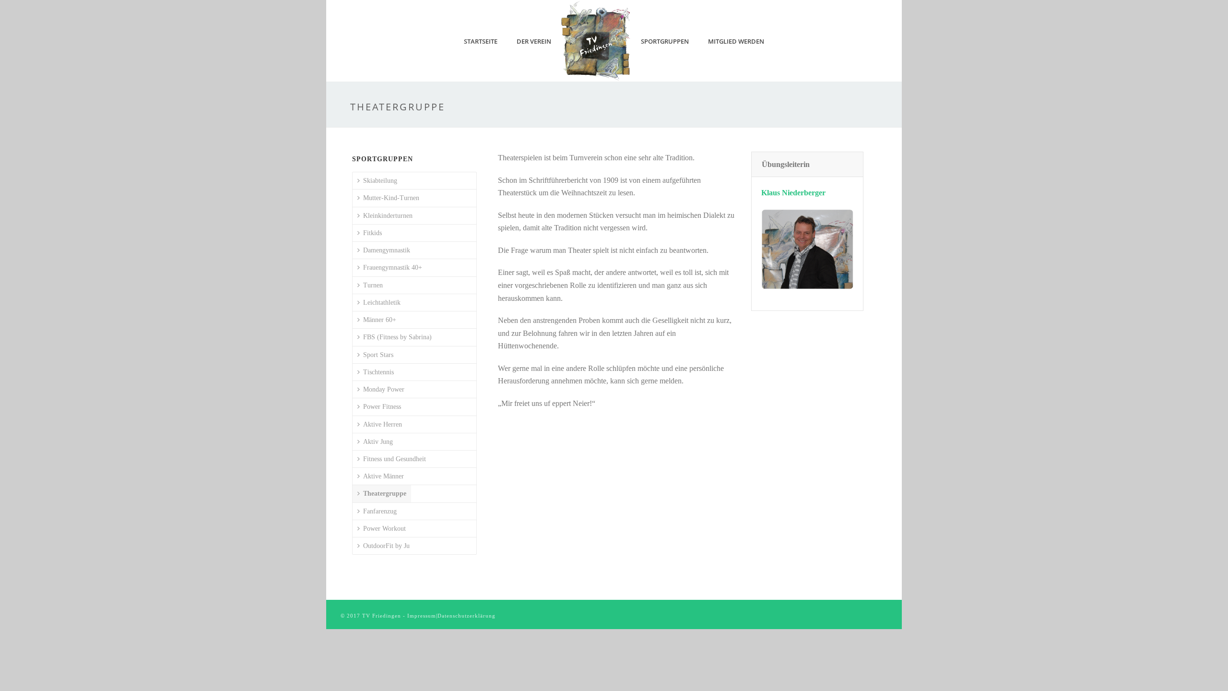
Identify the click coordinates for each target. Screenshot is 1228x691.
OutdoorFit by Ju (386, 545)
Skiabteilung (380, 180)
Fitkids (372, 233)
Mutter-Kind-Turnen (391, 198)
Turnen (373, 285)
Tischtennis (378, 372)
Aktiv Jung (378, 441)
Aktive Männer (383, 476)
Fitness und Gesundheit (394, 459)
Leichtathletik (382, 302)
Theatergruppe (384, 493)
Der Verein (534, 41)
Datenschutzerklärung (466, 616)
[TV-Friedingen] (596, 41)
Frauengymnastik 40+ (392, 267)
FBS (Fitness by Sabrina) (397, 337)
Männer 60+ (379, 319)
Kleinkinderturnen (388, 215)
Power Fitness (382, 406)
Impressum (421, 616)
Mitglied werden (736, 41)
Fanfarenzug (380, 511)
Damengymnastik (386, 250)
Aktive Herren (382, 424)
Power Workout (384, 528)
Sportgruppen (665, 41)
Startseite (480, 41)
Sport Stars (378, 354)
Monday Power (383, 389)
